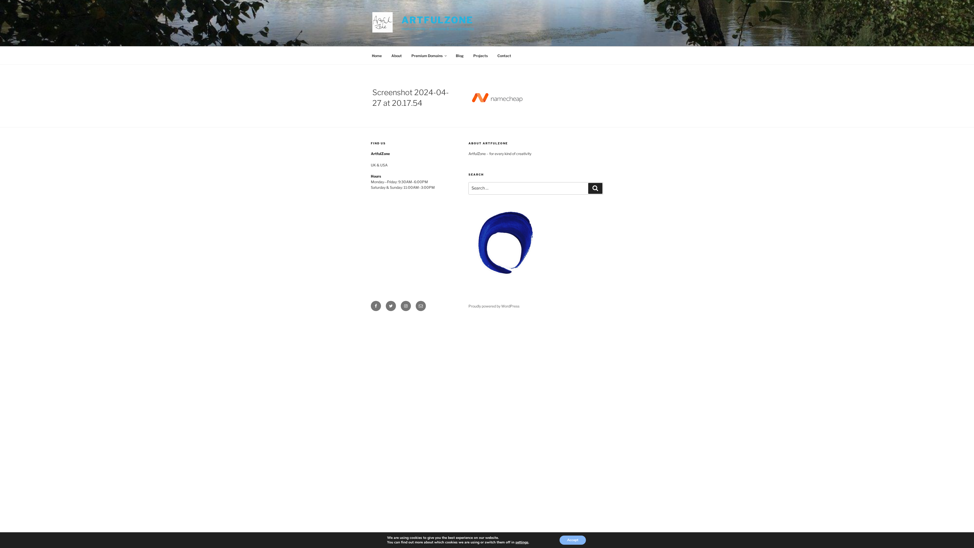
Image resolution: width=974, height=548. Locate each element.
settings (521, 542)
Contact (504, 56)
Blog (460, 56)
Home (377, 56)
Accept (572, 540)
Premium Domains (427, 56)
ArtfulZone (437, 20)
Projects (480, 56)
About (396, 56)
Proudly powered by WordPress (493, 306)
